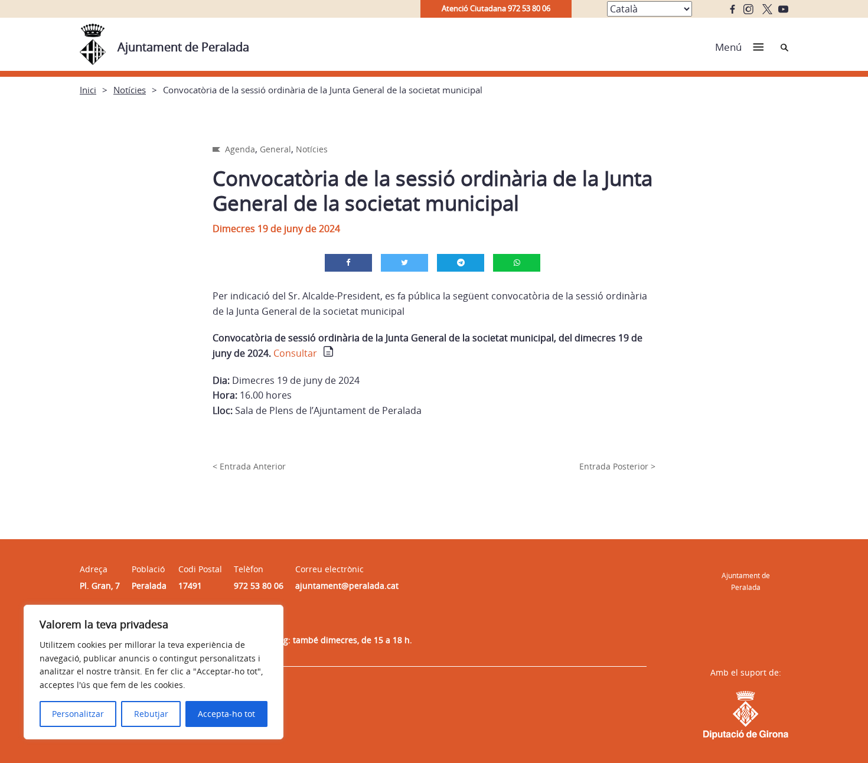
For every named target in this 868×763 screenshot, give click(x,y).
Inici (88, 90)
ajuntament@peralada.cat (347, 585)
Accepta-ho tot (226, 713)
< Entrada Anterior (249, 466)
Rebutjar (151, 713)
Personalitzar (78, 713)
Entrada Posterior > (617, 466)
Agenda (240, 149)
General (275, 149)
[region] (153, 672)
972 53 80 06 (258, 585)
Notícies (129, 90)
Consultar (295, 353)
